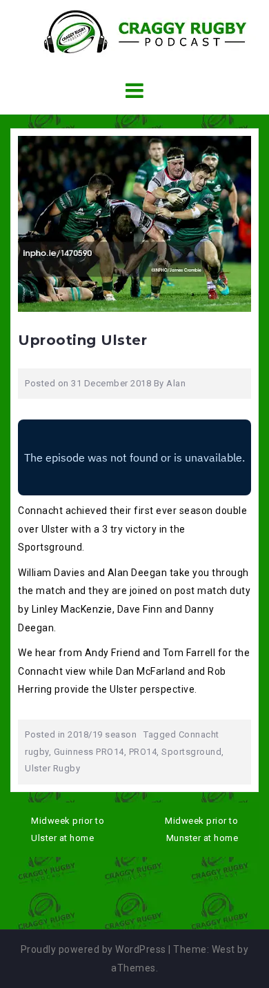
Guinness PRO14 (89, 752)
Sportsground (191, 752)
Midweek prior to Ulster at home (67, 829)
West (223, 949)
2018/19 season (102, 734)
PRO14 (143, 752)
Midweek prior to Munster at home (201, 829)
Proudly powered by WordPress (93, 949)
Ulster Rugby (52, 768)
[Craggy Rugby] (134, 31)
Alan (176, 383)
